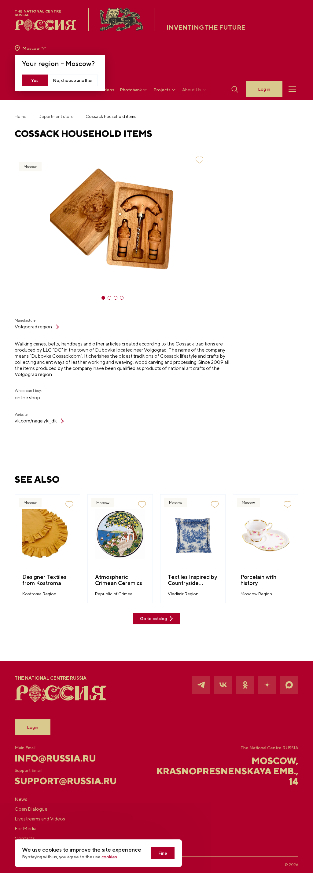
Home (20, 116)
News (21, 799)
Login (32, 727)
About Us (191, 89)
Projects (162, 89)
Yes (35, 80)
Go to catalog (153, 618)
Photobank (131, 89)
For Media (25, 828)
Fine (162, 853)
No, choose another (73, 80)
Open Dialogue (31, 809)
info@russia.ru (55, 758)
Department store (56, 116)
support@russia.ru (62, 781)
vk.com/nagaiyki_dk (36, 421)
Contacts (25, 838)
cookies (109, 856)
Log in (264, 89)
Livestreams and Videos (40, 819)
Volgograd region (33, 327)
